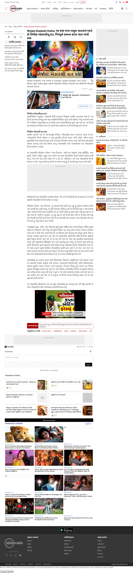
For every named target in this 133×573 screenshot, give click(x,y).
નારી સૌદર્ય (100, 544)
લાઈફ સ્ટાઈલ (77, 8)
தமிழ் (54, 2)
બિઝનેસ (29, 550)
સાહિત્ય (99, 550)
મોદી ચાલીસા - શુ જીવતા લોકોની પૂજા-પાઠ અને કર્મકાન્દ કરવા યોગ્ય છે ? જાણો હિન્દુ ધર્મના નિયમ (111, 200)
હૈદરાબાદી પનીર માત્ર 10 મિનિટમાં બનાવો (109, 77)
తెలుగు (65, 2)
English (49, 2)
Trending (103, 8)
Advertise (22, 564)
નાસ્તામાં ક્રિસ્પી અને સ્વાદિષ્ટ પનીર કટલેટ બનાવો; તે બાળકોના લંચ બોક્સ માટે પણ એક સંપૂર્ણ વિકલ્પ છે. (111, 91)
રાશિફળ (66, 544)
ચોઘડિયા (66, 554)
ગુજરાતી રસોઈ (101, 547)
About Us (15, 564)
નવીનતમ (102, 136)
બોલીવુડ (55, 8)
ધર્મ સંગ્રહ (89, 8)
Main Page (8, 564)
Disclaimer (30, 564)
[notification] (126, 8)
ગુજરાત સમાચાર (32, 8)
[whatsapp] (21, 37)
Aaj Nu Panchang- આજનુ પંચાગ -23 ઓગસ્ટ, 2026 (112, 141)
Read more (47, 314)
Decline (10, 571)
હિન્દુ (10, 26)
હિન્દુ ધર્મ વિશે (18, 26)
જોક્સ (66, 331)
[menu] (7, 8)
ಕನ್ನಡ (77, 2)
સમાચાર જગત (46, 331)
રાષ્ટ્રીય (29, 544)
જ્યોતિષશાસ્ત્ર (65, 8)
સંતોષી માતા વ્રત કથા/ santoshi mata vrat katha (14, 58)
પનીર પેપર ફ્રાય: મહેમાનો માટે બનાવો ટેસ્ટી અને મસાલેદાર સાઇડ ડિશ (112, 122)
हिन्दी (43, 2)
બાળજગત (100, 554)
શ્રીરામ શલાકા (68, 550)
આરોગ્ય (99, 541)
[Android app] (66, 530)
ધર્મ (96, 8)
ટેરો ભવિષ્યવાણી (68, 547)
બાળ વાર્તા (100, 557)
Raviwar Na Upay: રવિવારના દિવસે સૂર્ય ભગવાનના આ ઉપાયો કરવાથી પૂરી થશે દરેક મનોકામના (15, 46)
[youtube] (126, 2)
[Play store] (122, 8)
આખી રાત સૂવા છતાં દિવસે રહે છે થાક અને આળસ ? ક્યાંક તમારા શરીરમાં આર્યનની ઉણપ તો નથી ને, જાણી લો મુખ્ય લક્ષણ (111, 107)
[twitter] (120, 2)
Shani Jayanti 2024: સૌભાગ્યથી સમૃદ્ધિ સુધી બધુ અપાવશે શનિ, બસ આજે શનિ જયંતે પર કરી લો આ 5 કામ (14, 64)
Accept (3, 571)
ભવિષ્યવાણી (67, 541)
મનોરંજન (73, 331)
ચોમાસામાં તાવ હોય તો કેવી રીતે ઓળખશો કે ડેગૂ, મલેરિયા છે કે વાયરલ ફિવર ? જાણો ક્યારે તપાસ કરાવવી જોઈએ (111, 63)
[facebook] (116, 2)
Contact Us (38, 564)
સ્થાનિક (29, 547)
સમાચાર (29, 541)
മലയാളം (71, 2)
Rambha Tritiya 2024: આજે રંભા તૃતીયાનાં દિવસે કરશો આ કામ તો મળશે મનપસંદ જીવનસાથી (14, 52)
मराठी (60, 2)
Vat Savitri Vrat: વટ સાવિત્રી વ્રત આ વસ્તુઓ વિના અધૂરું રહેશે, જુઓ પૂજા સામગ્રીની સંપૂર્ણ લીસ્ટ (14, 69)
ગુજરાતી (83, 2)
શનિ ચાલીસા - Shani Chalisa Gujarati (109, 155)
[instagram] (123, 2)
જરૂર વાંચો (102, 58)
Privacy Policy (46, 564)
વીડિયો (111, 8)
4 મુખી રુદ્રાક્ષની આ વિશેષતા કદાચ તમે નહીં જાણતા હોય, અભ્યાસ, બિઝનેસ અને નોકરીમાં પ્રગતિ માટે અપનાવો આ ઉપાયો (111, 169)
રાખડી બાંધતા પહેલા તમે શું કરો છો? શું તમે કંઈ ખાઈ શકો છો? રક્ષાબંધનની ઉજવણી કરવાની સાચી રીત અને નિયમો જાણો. (111, 184)
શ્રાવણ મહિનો (45, 8)
